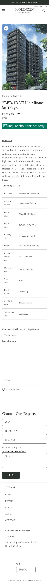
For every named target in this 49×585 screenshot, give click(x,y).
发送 (10, 475)
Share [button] (7, 380)
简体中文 (23, 570)
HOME (8, 495)
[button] (3, 10)
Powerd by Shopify (35, 580)
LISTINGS (10, 501)
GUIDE (8, 507)
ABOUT (8, 514)
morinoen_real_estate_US (21, 580)
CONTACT (10, 520)
